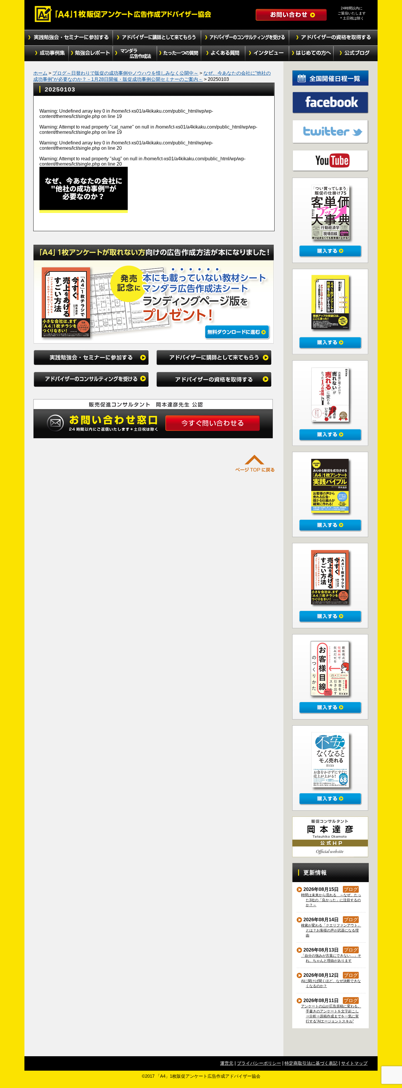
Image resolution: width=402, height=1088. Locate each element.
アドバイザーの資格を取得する (333, 38)
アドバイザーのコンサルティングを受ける (245, 38)
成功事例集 (46, 53)
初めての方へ (311, 53)
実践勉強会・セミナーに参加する (68, 38)
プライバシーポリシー (259, 1063)
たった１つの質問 (179, 53)
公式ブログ (355, 53)
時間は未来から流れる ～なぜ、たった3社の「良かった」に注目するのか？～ (331, 900)
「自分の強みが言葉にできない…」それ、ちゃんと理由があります (331, 958)
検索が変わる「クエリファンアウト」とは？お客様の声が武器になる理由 (331, 930)
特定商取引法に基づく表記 (311, 1063)
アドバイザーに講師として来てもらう (157, 38)
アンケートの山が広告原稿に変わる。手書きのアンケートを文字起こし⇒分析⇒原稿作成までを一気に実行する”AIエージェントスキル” (331, 1013)
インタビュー (267, 53)
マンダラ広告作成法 (135, 53)
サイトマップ (354, 1063)
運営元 (226, 1063)
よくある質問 (223, 53)
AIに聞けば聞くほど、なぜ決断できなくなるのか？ (331, 983)
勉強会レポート (91, 53)
